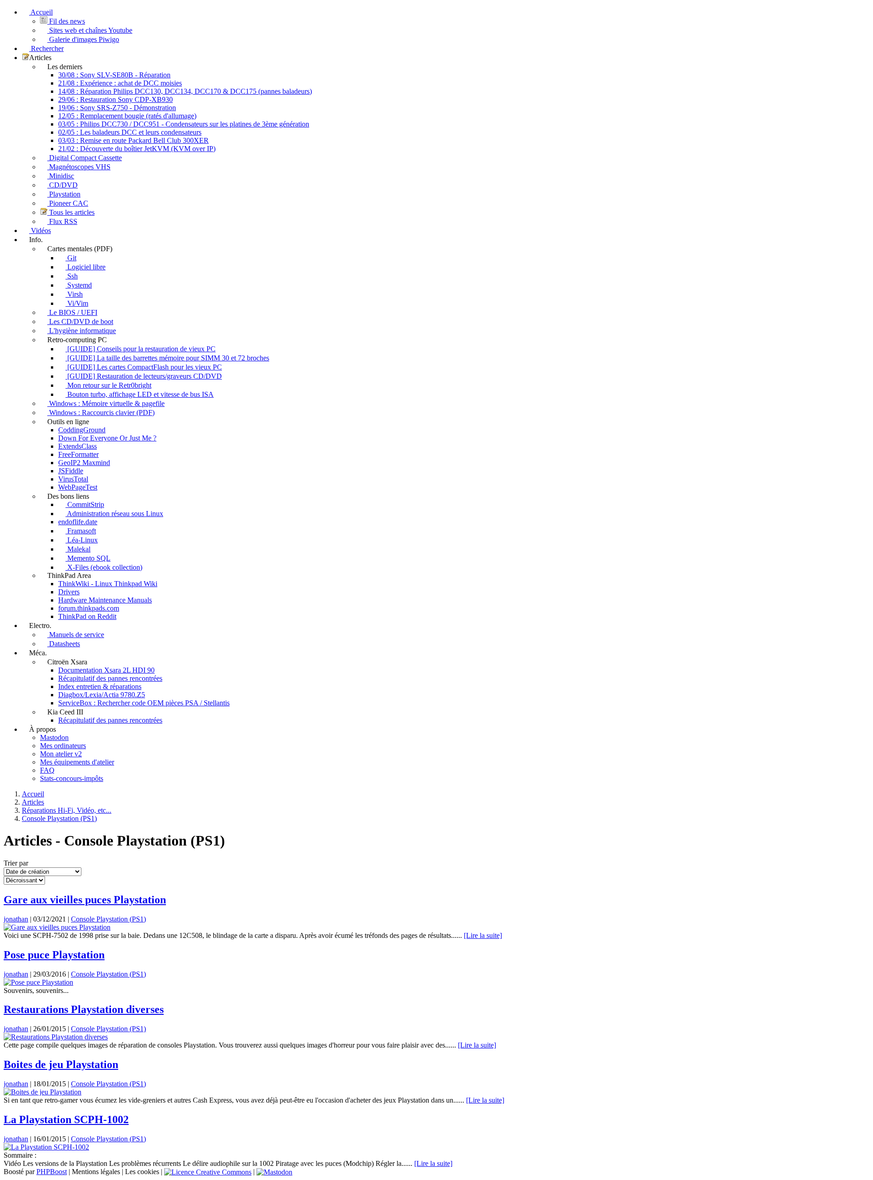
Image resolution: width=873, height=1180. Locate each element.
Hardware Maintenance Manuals (105, 600)
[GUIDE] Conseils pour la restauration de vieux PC (140, 349)
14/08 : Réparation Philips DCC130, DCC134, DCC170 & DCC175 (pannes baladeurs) (185, 91)
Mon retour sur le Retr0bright (108, 385)
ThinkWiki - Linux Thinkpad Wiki (107, 583)
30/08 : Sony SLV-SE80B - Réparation (114, 75)
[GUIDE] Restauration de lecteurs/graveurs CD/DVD (143, 376)
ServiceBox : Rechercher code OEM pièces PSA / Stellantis (144, 703)
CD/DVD (62, 185)
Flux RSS (62, 221)
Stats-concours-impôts (71, 778)
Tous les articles (71, 212)
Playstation (63, 194)
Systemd (78, 285)
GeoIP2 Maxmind (84, 462)
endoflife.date (77, 522)
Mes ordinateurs (63, 746)
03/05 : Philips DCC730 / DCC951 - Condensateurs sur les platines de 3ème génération (183, 124)
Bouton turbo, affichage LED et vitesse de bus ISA (139, 394)
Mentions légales (96, 1171)
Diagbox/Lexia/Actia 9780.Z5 (101, 695)
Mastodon (54, 737)
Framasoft (80, 531)
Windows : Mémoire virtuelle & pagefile (106, 403)
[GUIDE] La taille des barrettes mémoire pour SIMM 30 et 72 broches (167, 358)
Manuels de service (75, 634)
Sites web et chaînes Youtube (89, 30)
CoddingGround (81, 430)
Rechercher (46, 48)
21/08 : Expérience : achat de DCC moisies (120, 83)
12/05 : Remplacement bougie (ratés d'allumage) (127, 116)
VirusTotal (73, 479)
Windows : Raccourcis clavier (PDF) (101, 412)
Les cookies (142, 1171)
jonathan (16, 919)
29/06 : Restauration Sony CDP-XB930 (115, 99)
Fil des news (66, 21)
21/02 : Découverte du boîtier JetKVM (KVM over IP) (137, 148)
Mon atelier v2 (61, 754)
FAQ (47, 770)
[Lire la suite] (483, 935)
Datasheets (63, 644)
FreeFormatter (78, 454)
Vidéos (40, 230)
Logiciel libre (85, 267)
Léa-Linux (81, 540)
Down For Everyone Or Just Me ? (107, 438)
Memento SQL (87, 558)
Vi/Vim (76, 303)
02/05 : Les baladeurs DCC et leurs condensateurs (129, 132)
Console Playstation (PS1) (108, 919)
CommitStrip (84, 504)
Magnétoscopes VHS (78, 167)
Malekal (77, 549)
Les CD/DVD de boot (80, 321)
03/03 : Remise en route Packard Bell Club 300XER (133, 140)
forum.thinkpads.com (88, 608)
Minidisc (60, 176)
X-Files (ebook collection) (103, 567)
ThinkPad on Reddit (87, 616)
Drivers (69, 592)
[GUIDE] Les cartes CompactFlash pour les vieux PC (143, 367)
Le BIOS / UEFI (72, 312)
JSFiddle (70, 471)
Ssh (71, 276)
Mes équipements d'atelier (77, 762)
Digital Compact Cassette (84, 158)
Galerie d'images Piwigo (83, 39)
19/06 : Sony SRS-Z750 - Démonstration (117, 107)
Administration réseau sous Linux (114, 513)
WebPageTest (77, 487)
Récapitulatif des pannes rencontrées (110, 678)
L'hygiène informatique (81, 330)
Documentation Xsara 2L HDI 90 (106, 670)
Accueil (41, 12)
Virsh (74, 294)
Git (70, 258)
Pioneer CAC (67, 203)
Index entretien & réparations (99, 686)
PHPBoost (51, 1171)
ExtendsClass (77, 446)
